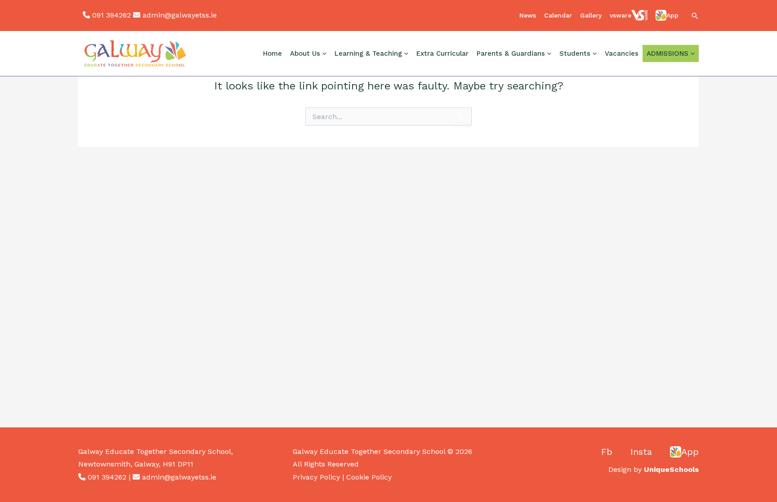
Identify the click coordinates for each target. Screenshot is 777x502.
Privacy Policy (316, 477)
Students (574, 53)
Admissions (667, 53)
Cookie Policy (369, 477)
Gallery (591, 15)
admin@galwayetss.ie (180, 15)
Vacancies (622, 53)
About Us (305, 53)
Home (272, 53)
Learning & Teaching (368, 53)
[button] (695, 16)
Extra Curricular (442, 53)
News (527, 15)
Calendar (558, 15)
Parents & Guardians (511, 53)
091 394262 (111, 15)
